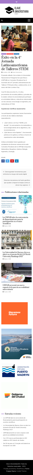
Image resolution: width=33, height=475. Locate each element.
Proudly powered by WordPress (14, 468)
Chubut (4, 54)
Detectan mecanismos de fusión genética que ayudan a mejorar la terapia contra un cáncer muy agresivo (17, 182)
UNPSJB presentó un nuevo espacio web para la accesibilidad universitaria (16, 287)
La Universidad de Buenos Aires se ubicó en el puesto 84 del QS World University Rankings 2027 (16, 254)
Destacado (10, 54)
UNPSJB (17, 54)
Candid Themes (21, 471)
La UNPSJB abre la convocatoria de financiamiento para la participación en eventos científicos (15, 220)
